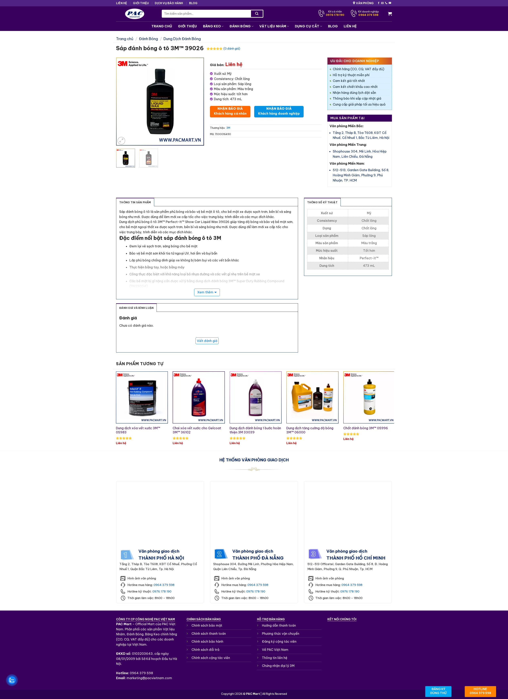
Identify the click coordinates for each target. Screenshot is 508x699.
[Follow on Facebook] (378, 3)
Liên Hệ (121, 3)
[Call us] (386, 3)
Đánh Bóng (240, 26)
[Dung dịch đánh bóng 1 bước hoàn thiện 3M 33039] (256, 397)
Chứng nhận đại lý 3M (278, 666)
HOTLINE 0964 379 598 (480, 691)
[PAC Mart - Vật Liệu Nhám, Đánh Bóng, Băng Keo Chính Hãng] (136, 13)
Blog (193, 3)
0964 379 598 (164, 585)
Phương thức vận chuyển (280, 634)
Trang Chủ (161, 26)
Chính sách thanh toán (208, 634)
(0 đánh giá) (231, 48)
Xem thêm (205, 292)
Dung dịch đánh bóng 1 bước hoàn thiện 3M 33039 (255, 430)
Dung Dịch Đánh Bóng (182, 38)
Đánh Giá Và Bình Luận (136, 307)
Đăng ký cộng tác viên (279, 641)
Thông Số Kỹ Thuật (322, 202)
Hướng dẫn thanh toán (279, 625)
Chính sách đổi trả (205, 650)
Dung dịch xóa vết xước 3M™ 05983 (138, 430)
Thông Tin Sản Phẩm (135, 202)
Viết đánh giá (207, 341)
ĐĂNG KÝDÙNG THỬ (438, 691)
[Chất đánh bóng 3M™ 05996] (369, 397)
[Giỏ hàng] (390, 13)
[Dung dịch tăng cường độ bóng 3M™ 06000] (312, 397)
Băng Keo (212, 26)
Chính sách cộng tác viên (210, 658)
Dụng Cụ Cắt (307, 26)
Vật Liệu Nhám (272, 26)
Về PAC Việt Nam (275, 650)
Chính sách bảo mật (206, 625)
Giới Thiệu (141, 3)
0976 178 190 (161, 591)
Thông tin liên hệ (274, 658)
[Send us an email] (382, 3)
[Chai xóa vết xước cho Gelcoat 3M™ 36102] (199, 397)
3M (228, 127)
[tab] (135, 202)
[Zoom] (121, 141)
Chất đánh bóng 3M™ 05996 (365, 428)
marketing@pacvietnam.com (149, 678)
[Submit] (256, 14)
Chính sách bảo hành (207, 641)
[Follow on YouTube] (390, 3)
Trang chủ (124, 38)
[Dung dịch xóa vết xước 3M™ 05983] (142, 397)
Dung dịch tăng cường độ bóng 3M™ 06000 (309, 430)
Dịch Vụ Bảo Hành (169, 3)
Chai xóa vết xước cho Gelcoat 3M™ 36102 (197, 430)
